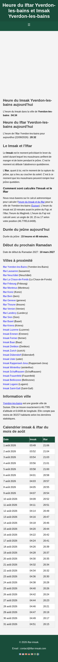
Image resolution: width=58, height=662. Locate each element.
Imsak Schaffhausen (14, 371)
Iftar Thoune (9, 304)
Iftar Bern (8, 296)
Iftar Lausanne (11, 271)
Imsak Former (10, 338)
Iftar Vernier (9, 309)
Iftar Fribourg (10, 283)
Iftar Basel (8, 321)
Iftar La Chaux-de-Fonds (16, 279)
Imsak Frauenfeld (12, 376)
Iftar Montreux (10, 288)
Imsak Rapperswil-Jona (15, 363)
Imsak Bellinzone (12, 380)
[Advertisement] (29, 61)
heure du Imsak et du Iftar (31, 202)
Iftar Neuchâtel (11, 275)
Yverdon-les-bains (12, 403)
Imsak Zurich (10, 350)
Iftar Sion (8, 317)
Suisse (35, 205)
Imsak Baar (9, 342)
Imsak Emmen (11, 334)
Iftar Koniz (8, 292)
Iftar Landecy (10, 313)
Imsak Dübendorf (12, 355)
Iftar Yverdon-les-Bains (15, 267)
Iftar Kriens (9, 325)
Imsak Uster (9, 359)
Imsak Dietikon (11, 346)
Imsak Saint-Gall (12, 388)
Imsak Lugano (10, 384)
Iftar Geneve (9, 300)
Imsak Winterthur (12, 367)
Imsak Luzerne (11, 329)
